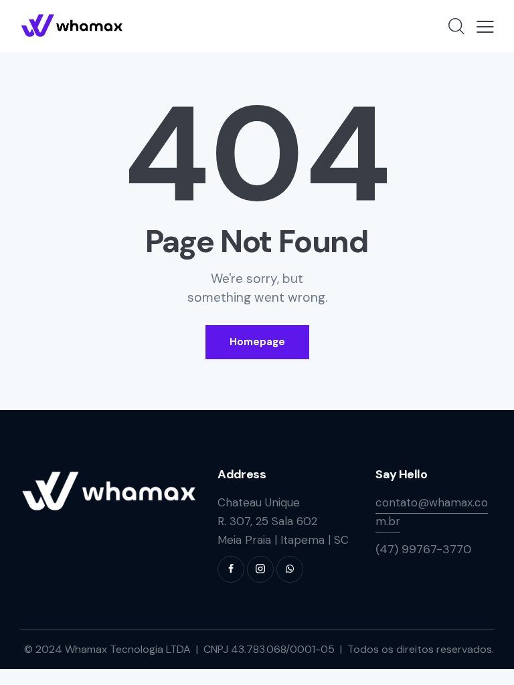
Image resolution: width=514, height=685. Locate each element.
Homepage (257, 342)
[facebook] (231, 569)
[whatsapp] (289, 569)
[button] (485, 26)
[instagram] (260, 569)
